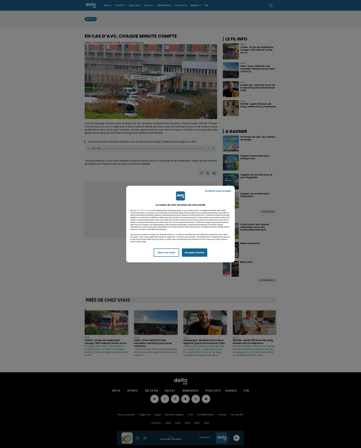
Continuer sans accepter (218, 190)
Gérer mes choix (166, 252)
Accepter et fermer (194, 252)
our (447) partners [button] (144, 210)
